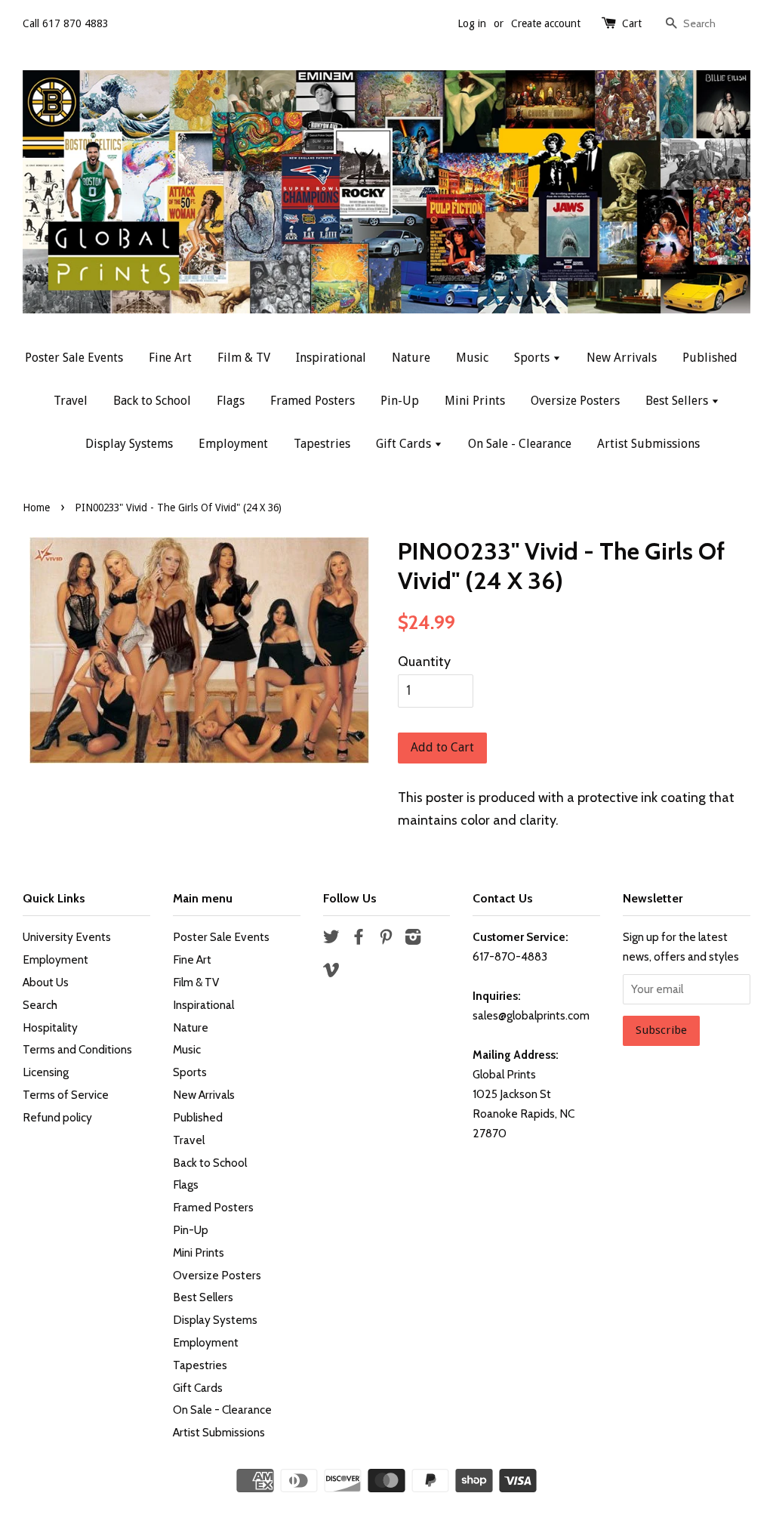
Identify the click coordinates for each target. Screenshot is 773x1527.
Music (472, 357)
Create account (546, 23)
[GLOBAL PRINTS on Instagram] (413, 939)
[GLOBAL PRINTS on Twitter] (331, 939)
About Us (46, 982)
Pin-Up (399, 400)
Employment (233, 444)
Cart (632, 23)
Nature (411, 357)
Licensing (46, 1072)
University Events (67, 937)
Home (36, 507)
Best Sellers (678, 400)
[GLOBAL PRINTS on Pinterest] (385, 939)
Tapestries (322, 444)
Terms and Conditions (77, 1049)
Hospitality (50, 1027)
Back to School (152, 400)
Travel (71, 400)
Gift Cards (405, 444)
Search (40, 1005)
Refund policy (57, 1117)
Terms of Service (66, 1094)
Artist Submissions (648, 444)
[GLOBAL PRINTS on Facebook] (358, 939)
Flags (231, 400)
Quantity (424, 661)
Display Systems (129, 444)
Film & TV (243, 357)
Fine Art (170, 357)
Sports (533, 357)
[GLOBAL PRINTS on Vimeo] (331, 972)
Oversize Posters (575, 400)
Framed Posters (312, 400)
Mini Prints (475, 400)
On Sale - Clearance (519, 444)
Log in (471, 23)
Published (710, 357)
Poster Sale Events (74, 357)
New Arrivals (622, 357)
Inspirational (331, 357)
